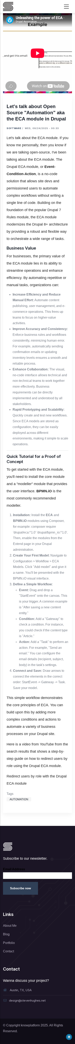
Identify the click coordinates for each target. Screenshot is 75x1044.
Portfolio (9, 943)
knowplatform (30, 1025)
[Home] (8, 6)
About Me (10, 925)
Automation (19, 799)
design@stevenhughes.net (27, 1000)
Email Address (14, 869)
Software (14, 128)
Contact (8, 951)
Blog (6, 934)
